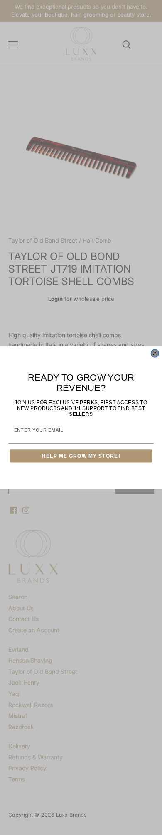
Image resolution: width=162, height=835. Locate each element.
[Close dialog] (155, 353)
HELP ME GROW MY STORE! (81, 456)
